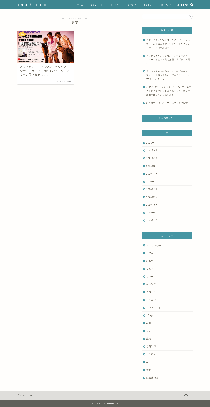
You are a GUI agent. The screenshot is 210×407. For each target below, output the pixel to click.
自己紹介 (151, 354)
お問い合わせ (165, 5)
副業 (148, 323)
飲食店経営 (152, 377)
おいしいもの (153, 245)
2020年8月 (152, 166)
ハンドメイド (153, 307)
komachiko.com (32, 4)
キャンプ (151, 284)
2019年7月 (152, 220)
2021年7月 (152, 142)
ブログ (150, 315)
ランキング (131, 5)
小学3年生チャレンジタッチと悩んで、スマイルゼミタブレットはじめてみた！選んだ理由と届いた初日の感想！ (168, 91)
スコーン (151, 292)
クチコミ (148, 5)
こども (150, 268)
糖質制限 (151, 346)
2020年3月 (152, 181)
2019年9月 (152, 205)
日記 (148, 331)
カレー (150, 276)
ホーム (80, 5)
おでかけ (151, 253)
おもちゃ (151, 260)
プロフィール (97, 5)
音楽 (148, 370)
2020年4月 (152, 173)
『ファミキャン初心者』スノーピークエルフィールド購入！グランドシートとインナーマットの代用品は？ (168, 44)
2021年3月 (152, 158)
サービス (114, 5)
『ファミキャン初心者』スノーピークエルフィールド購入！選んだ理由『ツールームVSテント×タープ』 (168, 75)
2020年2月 (152, 189)
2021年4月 (152, 150)
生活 (148, 338)
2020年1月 (152, 197)
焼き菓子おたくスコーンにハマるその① (167, 103)
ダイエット (152, 299)
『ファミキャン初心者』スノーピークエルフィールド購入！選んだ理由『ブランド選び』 (168, 60)
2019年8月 (152, 212)
